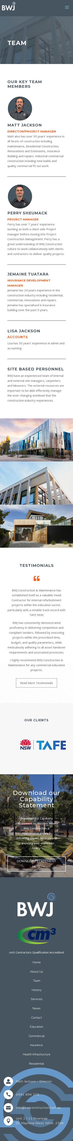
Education (36, 1027)
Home (37, 962)
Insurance (36, 1045)
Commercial (37, 1036)
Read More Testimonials (36, 683)
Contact (36, 1018)
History (36, 990)
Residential (36, 1064)
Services (36, 999)
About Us (36, 972)
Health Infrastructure (36, 1055)
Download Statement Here (36, 864)
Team (36, 981)
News (36, 1009)
